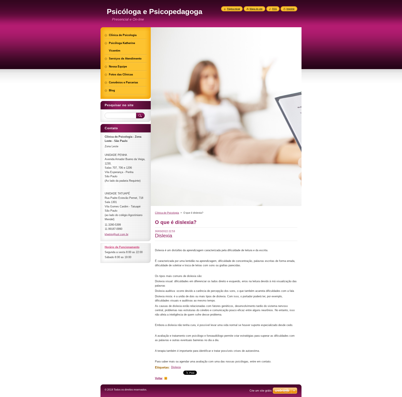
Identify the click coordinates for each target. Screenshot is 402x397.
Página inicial (233, 9)
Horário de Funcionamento (122, 247)
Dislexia (176, 367)
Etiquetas (162, 367)
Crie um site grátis (261, 390)
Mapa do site (256, 9)
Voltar (158, 378)
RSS (274, 9)
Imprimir (290, 9)
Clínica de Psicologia (167, 213)
